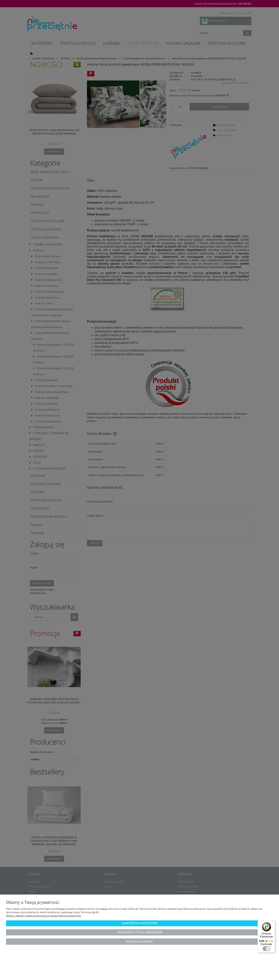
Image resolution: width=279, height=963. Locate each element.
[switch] (266, 948)
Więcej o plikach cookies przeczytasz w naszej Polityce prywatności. (43, 915)
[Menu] (273, 922)
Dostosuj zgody (139, 941)
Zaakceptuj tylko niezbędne (139, 932)
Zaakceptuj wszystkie (139, 923)
